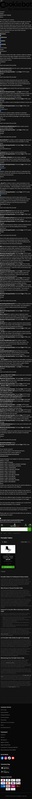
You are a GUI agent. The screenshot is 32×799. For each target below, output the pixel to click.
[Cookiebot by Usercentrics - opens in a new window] (16, 6)
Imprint (2, 725)
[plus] (10, 564)
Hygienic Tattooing (4, 742)
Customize (7, 522)
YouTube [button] (2, 369)
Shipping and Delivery (5, 715)
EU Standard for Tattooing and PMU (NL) (9, 747)
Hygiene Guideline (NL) (5, 745)
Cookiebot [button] (2, 62)
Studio (5, 533)
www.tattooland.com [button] (5, 149)
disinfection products (10, 662)
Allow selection (14, 522)
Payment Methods (4, 712)
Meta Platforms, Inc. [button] (5, 205)
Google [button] (2, 74)
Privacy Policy (3, 720)
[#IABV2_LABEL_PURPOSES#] (8, 467)
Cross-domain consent (6, 449)
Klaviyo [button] (2, 134)
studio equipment (12, 686)
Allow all (2, 522)
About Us (3, 737)
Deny (19, 522)
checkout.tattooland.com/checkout (9, 454)
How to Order (4, 709)
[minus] (5, 564)
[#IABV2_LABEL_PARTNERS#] (8, 478)
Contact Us (3, 734)
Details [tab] (2, 13)
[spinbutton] (8, 564)
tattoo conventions (4, 634)
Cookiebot (27, 459)
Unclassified (3, 429)
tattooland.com (4, 456)
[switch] (0, 38)
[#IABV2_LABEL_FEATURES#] (7, 473)
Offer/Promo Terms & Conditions (7, 722)
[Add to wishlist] (14, 547)
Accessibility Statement (5, 727)
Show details (3, 47)
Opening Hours (4, 739)
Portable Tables (16, 533)
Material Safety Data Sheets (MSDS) (8, 750)
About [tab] (1, 17)
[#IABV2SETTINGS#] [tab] (5, 15)
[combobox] (16, 529)
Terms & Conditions (5, 717)
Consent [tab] (2, 11)
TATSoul (10, 533)
